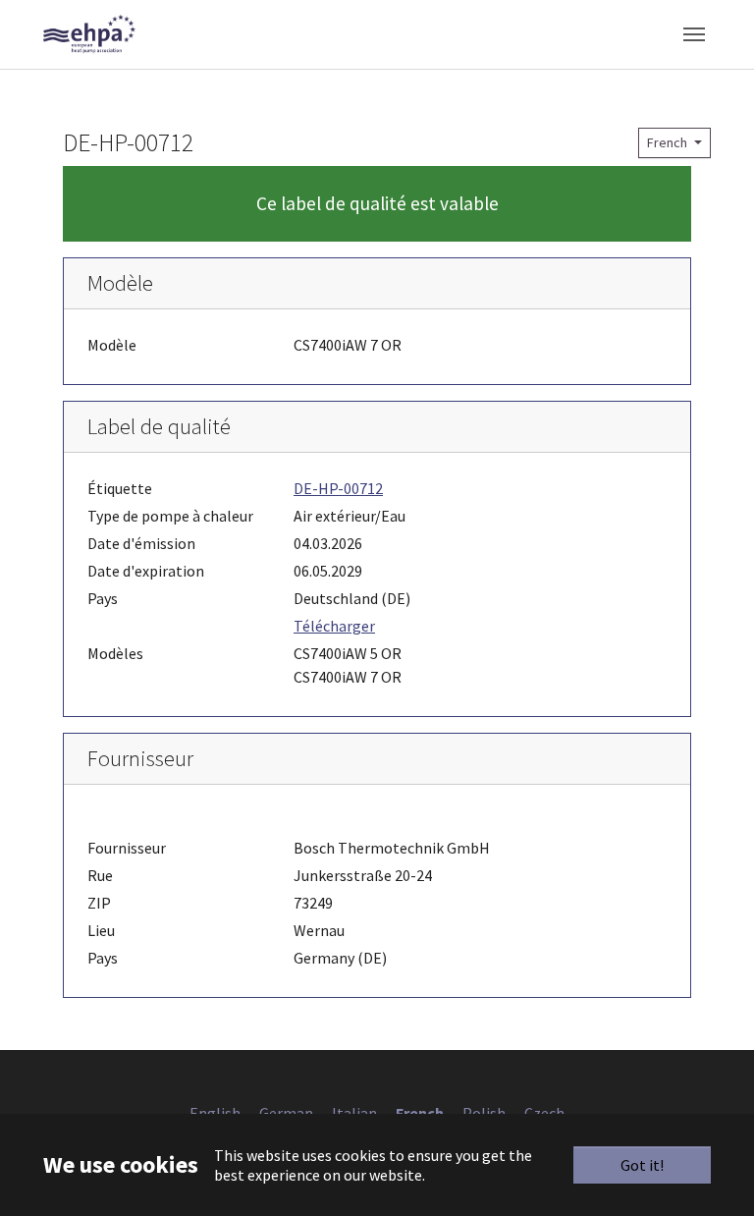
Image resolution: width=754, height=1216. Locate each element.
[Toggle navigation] (694, 34)
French (668, 142)
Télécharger (334, 626)
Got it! (642, 1165)
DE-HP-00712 (338, 488)
